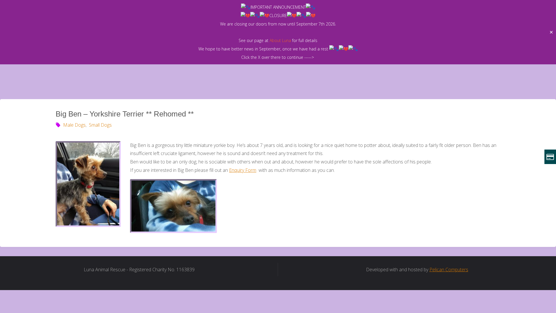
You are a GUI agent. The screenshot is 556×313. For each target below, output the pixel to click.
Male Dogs (74, 125)
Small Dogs (100, 125)
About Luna (280, 40)
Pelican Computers (448, 269)
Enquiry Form (242, 170)
